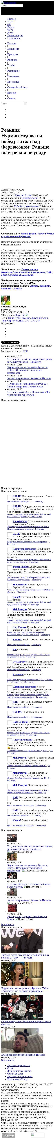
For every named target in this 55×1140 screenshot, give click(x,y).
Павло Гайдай (20, 722)
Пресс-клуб (13, 81)
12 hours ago (41, 697)
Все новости (7, 924)
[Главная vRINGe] (8, 2)
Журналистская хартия (19, 1071)
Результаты (13, 76)
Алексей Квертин (22, 739)
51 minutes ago (37, 501)
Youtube (33, 286)
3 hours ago (45, 635)
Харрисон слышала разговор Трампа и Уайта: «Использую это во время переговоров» (27, 370)
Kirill (15, 702)
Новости (11, 43)
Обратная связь (15, 1073)
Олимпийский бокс (17, 87)
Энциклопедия (15, 35)
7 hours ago (36, 670)
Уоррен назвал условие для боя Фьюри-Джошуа (28, 751)
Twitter (18, 288)
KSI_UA (17, 496)
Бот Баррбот (20, 661)
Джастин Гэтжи (23, 195)
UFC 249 (35, 320)
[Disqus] (27, 442)
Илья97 (17, 597)
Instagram (44, 286)
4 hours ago (31, 657)
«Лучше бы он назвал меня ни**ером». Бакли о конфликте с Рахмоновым (27, 385)
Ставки (11, 98)
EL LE (16, 533)
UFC (27, 320)
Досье (10, 32)
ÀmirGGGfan (20, 521)
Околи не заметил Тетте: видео (20, 805)
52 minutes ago (35, 517)
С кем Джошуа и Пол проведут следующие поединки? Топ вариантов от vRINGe (25, 633)
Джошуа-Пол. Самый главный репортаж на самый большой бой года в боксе (28, 578)
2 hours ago (36, 580)
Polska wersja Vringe (17, 1079)
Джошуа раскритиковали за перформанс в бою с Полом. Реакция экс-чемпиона (28, 528)
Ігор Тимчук (20, 627)
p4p (9, 24)
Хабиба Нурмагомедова (26, 206)
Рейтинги (12, 59)
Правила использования (20, 1076)
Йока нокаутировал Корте (18, 501)
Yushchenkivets (21, 566)
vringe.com (19, 315)
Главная (11, 19)
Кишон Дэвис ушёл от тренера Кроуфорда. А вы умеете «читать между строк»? (28, 696)
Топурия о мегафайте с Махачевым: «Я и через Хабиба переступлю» (28, 393)
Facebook (6, 288)
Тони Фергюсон (29, 198)
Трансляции (13, 38)
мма (21, 320)
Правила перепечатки (18, 1065)
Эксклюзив (13, 48)
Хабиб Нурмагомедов (18, 318)
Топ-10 (11, 65)
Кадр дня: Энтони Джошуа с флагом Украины (27, 542)
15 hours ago (41, 825)
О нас (10, 1068)
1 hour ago (39, 529)
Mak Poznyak (20, 584)
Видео (10, 27)
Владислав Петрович (24, 549)
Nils (15, 649)
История (11, 92)
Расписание (13, 70)
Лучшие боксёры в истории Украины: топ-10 (27, 766)
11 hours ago (29, 682)
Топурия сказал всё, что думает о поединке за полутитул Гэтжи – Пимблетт (29, 360)
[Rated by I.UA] (37, 1137)
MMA (10, 21)
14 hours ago (36, 707)
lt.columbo (18, 674)
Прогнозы (12, 54)
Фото (10, 30)
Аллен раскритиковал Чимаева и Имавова (29, 378)
